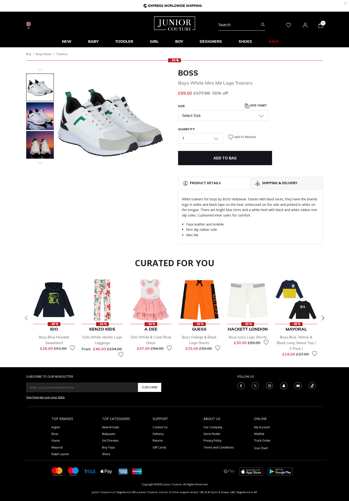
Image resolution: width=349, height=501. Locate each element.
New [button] (66, 41)
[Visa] (90, 471)
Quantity (186, 129)
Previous (26, 318)
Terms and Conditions (218, 447)
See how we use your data (45, 397)
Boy (28, 54)
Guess (56, 440)
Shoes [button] (245, 41)
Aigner (56, 427)
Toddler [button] (124, 41)
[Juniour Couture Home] (174, 23)
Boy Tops (108, 447)
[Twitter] (255, 385)
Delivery (158, 434)
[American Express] (123, 471)
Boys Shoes (44, 54)
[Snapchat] (283, 385)
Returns (158, 440)
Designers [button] (211, 41)
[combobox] (241, 25)
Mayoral (57, 447)
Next (322, 318)
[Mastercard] (57, 471)
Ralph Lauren (60, 454)
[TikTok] (312, 385)
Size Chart (258, 106)
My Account (262, 427)
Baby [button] (93, 41)
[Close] (345, 3)
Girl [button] (154, 41)
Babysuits (108, 434)
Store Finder (212, 434)
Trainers (61, 54)
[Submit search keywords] (263, 25)
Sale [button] (274, 41)
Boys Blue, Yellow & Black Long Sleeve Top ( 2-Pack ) (296, 343)
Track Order (262, 440)
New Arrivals (110, 427)
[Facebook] (241, 385)
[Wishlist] (72, 348)
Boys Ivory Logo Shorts (248, 337)
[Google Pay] (229, 471)
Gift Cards (159, 447)
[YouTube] (298, 385)
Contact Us (160, 427)
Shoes (106, 454)
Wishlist (259, 434)
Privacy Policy (212, 440)
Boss (55, 434)
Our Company (212, 427)
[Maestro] (73, 471)
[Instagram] (269, 385)
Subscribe (150, 387)
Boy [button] (179, 41)
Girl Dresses (110, 440)
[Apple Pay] (106, 471)
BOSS (188, 72)
